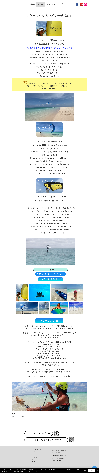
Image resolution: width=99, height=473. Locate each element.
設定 (85, 470)
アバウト (33, 455)
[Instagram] (85, 4)
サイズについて (35, 463)
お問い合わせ (34, 457)
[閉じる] (97, 470)
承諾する (92, 470)
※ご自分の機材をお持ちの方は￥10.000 (52, 201)
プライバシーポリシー (34, 471)
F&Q (33, 459)
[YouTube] (81, 4)
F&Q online (34, 461)
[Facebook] (77, 4)
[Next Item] (85, 404)
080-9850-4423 (55, 457)
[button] (72, 119)
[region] (49, 29)
